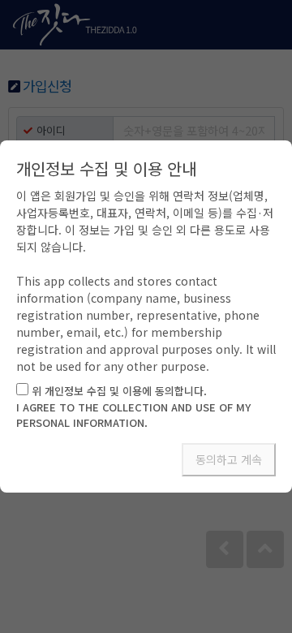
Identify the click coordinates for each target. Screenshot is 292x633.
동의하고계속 (228, 459)
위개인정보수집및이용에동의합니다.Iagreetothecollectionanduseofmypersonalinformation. (133, 406)
